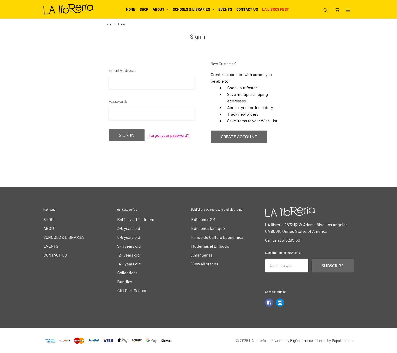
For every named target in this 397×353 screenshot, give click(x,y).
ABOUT (159, 9)
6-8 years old (128, 237)
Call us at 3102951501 (283, 240)
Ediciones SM (203, 219)
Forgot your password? (169, 135)
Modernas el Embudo (210, 246)
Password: (118, 101)
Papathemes (342, 340)
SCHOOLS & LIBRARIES (192, 9)
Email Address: (122, 70)
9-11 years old (129, 246)
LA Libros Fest (275, 9)
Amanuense (202, 254)
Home (130, 9)
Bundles (124, 281)
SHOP (144, 9)
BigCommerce (301, 340)
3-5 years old (128, 228)
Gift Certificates (131, 290)
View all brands (204, 263)
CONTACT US (247, 9)
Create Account (239, 136)
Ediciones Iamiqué (208, 228)
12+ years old (128, 254)
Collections (127, 272)
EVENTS (225, 9)
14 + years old (129, 263)
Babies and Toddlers (135, 219)
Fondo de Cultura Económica (217, 237)
